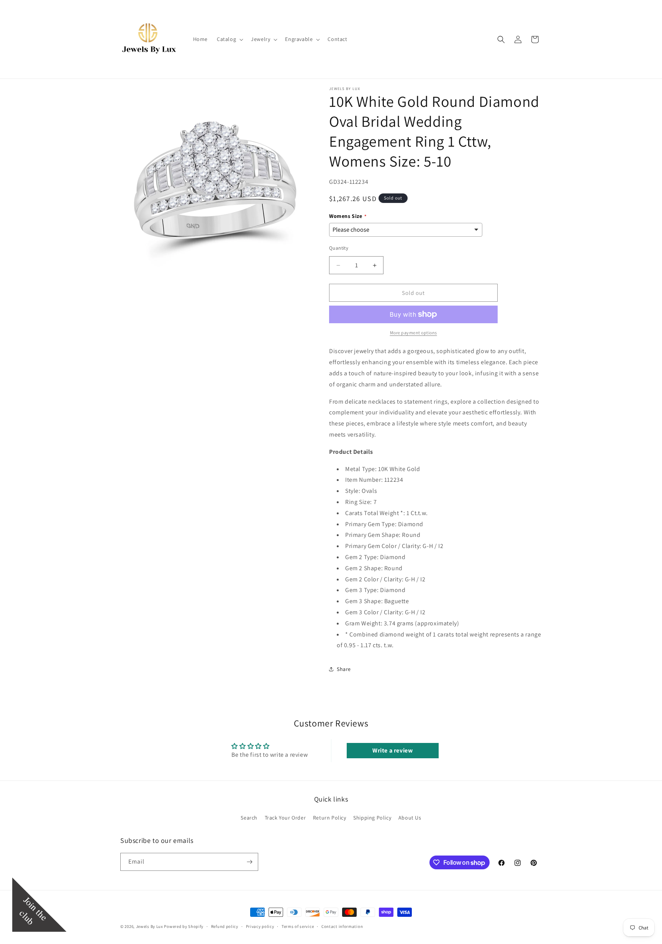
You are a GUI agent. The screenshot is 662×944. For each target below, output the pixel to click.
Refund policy (224, 926)
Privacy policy (260, 926)
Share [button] (344, 669)
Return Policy (329, 817)
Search (249, 817)
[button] (229, 39)
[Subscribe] (249, 862)
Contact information (342, 926)
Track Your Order (285, 817)
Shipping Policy (372, 817)
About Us (409, 817)
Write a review (392, 750)
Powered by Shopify (183, 926)
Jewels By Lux (149, 926)
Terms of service (298, 926)
